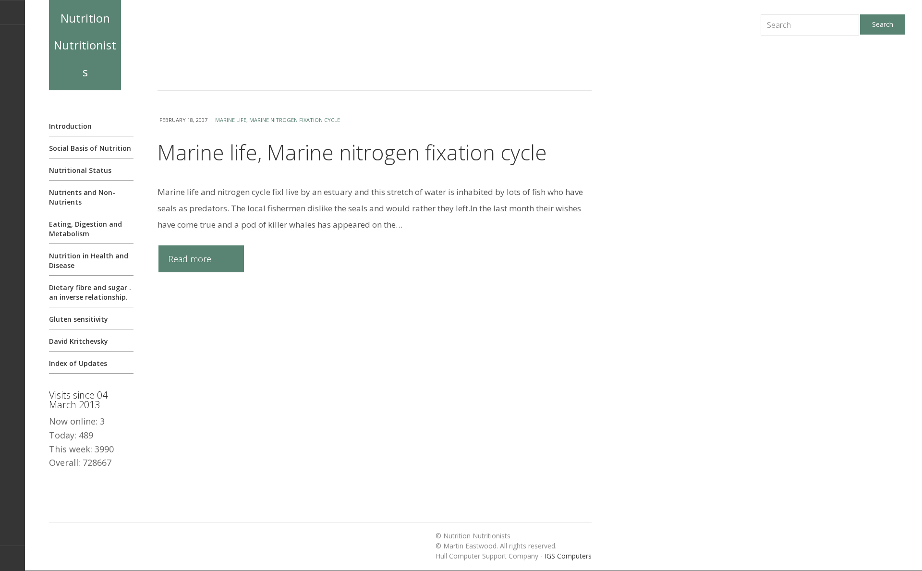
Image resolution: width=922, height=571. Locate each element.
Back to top (12, 558)
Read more (189, 259)
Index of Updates (78, 363)
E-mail (12, 12)
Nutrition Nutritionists (85, 45)
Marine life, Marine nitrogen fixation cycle (352, 152)
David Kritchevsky (78, 341)
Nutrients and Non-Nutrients (82, 197)
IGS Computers (568, 555)
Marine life (230, 119)
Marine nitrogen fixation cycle (294, 119)
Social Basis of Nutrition (90, 148)
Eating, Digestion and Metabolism (85, 228)
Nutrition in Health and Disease (88, 260)
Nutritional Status (80, 170)
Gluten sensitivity (78, 319)
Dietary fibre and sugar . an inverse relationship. (90, 292)
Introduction (70, 126)
